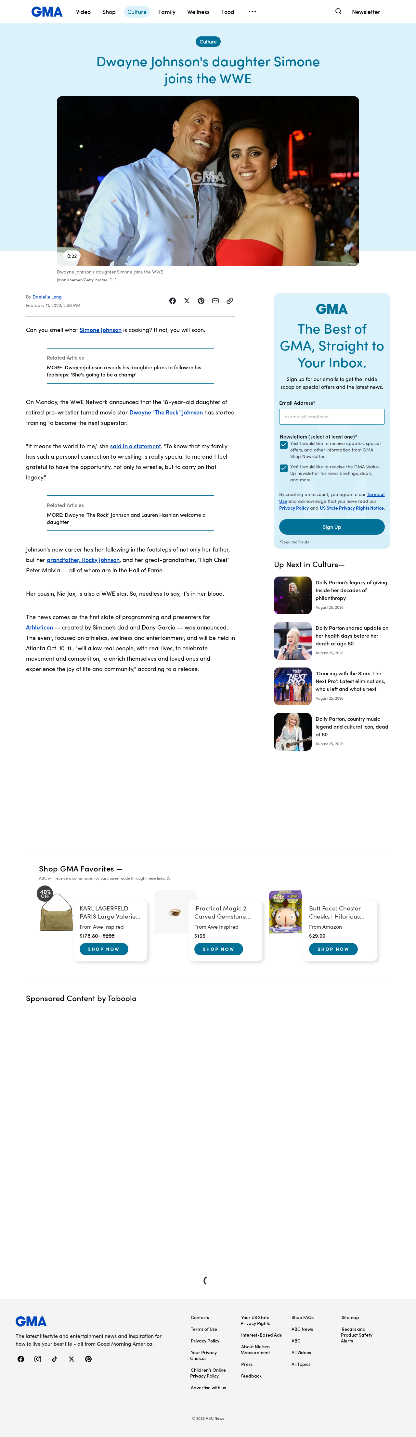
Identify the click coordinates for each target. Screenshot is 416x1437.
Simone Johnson (101, 329)
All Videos (301, 1352)
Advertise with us (208, 1387)
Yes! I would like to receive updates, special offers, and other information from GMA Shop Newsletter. (335, 449)
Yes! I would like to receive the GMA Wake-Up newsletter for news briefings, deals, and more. (335, 473)
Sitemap (350, 1317)
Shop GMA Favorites (76, 868)
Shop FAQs (303, 1317)
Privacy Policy (294, 507)
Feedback (251, 1375)
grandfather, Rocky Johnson (83, 559)
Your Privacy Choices (203, 1355)
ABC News (302, 1329)
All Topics (301, 1364)
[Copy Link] (230, 301)
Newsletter (366, 11)
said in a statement (135, 446)
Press (247, 1364)
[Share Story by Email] (215, 301)
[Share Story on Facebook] (172, 301)
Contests (200, 1317)
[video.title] (208, 181)
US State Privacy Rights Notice (352, 507)
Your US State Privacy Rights (255, 1320)
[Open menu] (252, 12)
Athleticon (39, 627)
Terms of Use (204, 1329)
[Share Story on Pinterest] (201, 301)
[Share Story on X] (187, 301)
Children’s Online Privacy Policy (208, 1373)
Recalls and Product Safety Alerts (356, 1335)
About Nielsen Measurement (255, 1349)
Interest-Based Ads (261, 1334)
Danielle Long (47, 296)
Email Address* (297, 402)
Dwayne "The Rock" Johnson (166, 412)
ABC (296, 1340)
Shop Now (104, 949)
